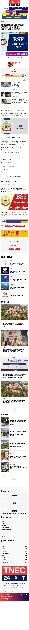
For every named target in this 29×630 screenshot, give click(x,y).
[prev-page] (2, 475)
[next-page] (4, 475)
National (12, 464)
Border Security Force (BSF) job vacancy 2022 (13, 115)
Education (12, 260)
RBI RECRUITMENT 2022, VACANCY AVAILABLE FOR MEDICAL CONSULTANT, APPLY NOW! (14, 214)
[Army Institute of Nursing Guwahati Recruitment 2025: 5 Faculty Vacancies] (5, 286)
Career (12, 284)
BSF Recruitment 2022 (19, 225)
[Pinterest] (15, 57)
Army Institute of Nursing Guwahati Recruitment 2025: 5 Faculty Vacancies (18, 287)
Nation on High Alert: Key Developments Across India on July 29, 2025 (18, 467)
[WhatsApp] (18, 57)
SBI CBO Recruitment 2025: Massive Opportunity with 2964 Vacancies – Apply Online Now (18, 271)
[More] (24, 57)
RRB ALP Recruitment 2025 (16, 295)
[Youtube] (18, 249)
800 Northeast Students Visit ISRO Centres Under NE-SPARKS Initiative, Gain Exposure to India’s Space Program (18, 433)
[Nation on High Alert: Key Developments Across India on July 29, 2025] (5, 467)
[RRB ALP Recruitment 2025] (5, 294)
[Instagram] (13, 249)
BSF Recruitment (9, 225)
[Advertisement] (14, 615)
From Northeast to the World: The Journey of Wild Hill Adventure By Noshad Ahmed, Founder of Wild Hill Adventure (18, 422)
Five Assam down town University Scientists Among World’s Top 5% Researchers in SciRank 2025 (14, 401)
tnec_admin (14, 71)
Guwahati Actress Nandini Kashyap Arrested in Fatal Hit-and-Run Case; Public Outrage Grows (18, 456)
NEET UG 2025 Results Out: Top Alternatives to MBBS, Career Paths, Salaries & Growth (17, 263)
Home (2, 21)
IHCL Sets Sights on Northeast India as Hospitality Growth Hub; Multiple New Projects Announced (18, 445)
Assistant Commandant (14, 152)
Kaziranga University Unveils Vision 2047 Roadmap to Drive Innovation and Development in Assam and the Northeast (13, 350)
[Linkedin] (21, 57)
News (4, 322)
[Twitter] (11, 57)
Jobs (7, 21)
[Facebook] (8, 57)
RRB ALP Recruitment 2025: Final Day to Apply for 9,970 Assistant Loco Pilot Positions (18, 279)
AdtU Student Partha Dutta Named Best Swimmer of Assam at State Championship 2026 (13, 325)
